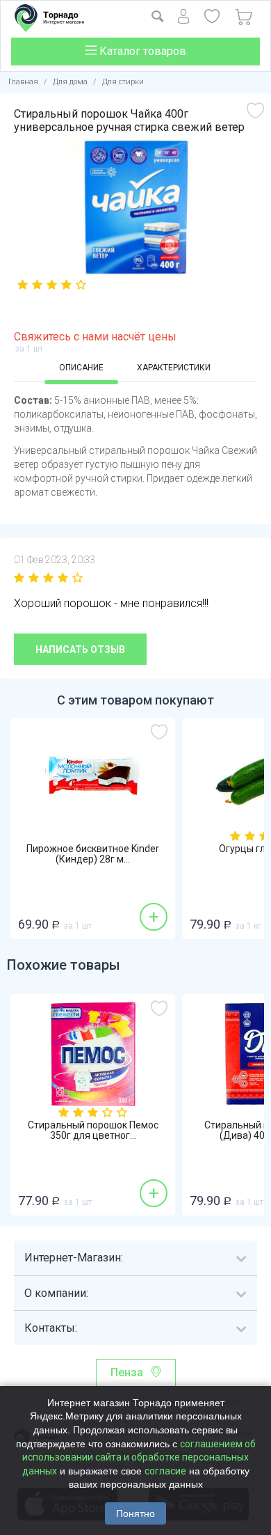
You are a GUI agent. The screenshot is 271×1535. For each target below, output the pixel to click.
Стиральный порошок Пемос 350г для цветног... (93, 1130)
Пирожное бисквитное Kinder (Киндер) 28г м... (92, 854)
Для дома (70, 81)
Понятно (135, 1513)
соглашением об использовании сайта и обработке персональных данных (139, 1457)
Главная (23, 81)
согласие (165, 1471)
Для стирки (123, 81)
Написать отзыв (80, 649)
